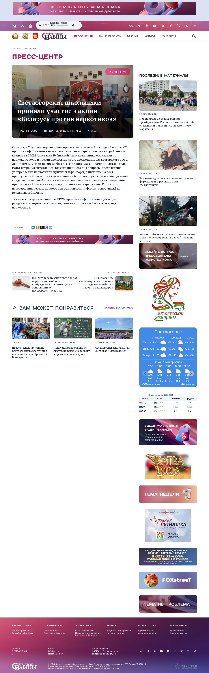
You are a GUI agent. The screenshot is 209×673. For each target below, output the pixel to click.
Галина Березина (68, 131)
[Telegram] (50, 227)
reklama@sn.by (55, 654)
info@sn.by (53, 651)
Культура (117, 71)
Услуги (150, 36)
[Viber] (46, 227)
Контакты (168, 36)
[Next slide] (191, 373)
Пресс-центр (83, 36)
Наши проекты (110, 36)
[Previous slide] (145, 373)
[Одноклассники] (37, 227)
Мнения (132, 36)
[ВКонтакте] (33, 227)
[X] (42, 227)
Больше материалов (118, 307)
